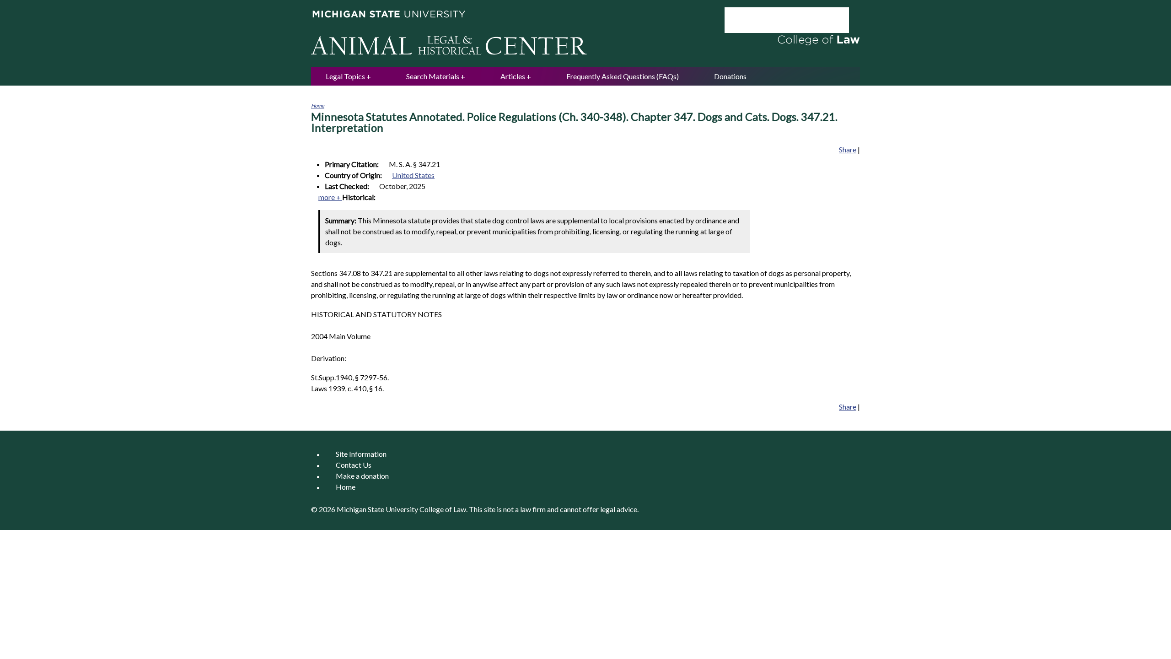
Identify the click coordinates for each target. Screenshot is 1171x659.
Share (847, 149)
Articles (512, 76)
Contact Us (353, 465)
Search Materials (432, 76)
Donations (730, 76)
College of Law (442, 509)
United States (413, 175)
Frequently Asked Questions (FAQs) (622, 76)
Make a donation (362, 476)
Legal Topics (345, 76)
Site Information (361, 454)
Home (317, 105)
